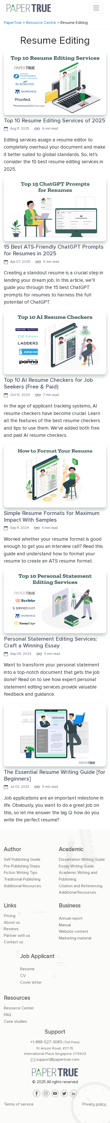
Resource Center (19, 1008)
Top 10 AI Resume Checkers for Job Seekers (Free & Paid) (48, 383)
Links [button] (10, 905)
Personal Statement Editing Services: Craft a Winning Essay (50, 642)
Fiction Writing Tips (20, 872)
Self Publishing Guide (22, 859)
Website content (73, 931)
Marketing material (75, 938)
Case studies (15, 1021)
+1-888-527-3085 (46, 1042)
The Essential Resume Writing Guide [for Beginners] (54, 775)
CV (23, 975)
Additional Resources (22, 886)
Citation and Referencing (80, 886)
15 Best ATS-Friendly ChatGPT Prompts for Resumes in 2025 (54, 250)
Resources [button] (17, 997)
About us (12, 922)
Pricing (9, 915)
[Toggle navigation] (96, 8)
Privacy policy (94, 1104)
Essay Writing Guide (76, 866)
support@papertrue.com (57, 1059)
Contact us (13, 942)
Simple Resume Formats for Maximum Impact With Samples (52, 516)
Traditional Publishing (22, 879)
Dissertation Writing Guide (82, 859)
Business (70, 905)
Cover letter (31, 982)
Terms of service (19, 1104)
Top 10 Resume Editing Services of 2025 (54, 120)
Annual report (71, 918)
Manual (65, 925)
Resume (27, 969)
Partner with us (17, 935)
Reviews (11, 928)
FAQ (7, 1014)
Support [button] (55, 1031)
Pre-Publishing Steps (22, 866)
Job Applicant (37, 956)
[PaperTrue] (55, 1072)
